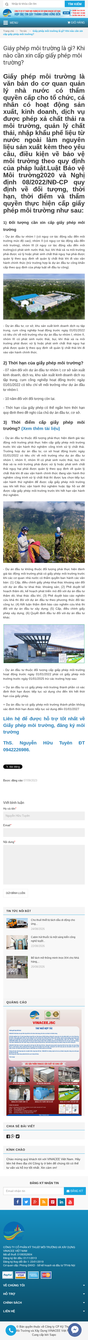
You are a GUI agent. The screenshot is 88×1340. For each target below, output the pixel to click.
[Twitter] (17, 1136)
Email (7, 825)
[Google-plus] (13, 1136)
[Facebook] (8, 1136)
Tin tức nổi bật (18, 911)
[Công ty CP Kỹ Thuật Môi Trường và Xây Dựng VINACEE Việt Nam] (44, 12)
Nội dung (9, 842)
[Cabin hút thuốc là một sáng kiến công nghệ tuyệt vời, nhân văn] (17, 942)
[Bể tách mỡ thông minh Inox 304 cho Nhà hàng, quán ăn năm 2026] (17, 967)
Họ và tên (9, 808)
